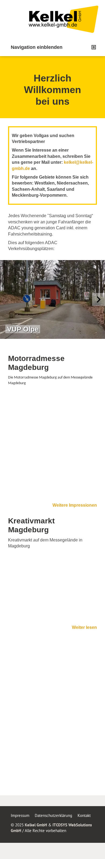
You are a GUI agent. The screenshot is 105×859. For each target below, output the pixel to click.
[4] (58, 344)
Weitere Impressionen (74, 505)
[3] (52, 344)
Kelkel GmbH (36, 824)
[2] (47, 344)
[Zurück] (6, 299)
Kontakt (84, 815)
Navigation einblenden (36, 47)
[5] (63, 344)
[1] (41, 344)
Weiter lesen (84, 627)
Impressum (20, 815)
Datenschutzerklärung (53, 815)
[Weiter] (98, 299)
